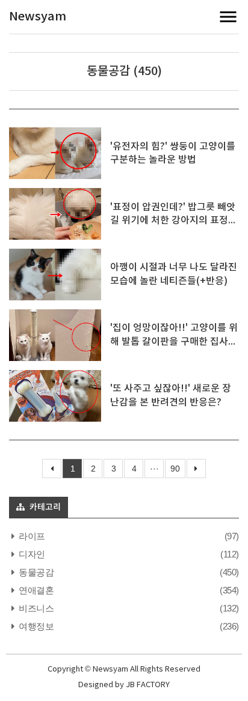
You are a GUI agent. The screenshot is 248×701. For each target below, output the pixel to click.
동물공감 (35, 572)
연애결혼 (35, 590)
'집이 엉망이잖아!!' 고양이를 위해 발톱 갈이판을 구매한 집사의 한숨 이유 (174, 341)
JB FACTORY (148, 685)
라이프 (31, 536)
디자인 (31, 554)
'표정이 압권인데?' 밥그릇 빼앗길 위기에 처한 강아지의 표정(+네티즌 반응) (172, 221)
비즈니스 (35, 608)
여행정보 (35, 626)
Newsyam (37, 17)
